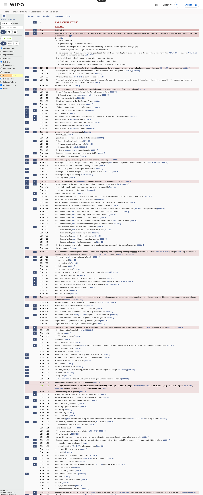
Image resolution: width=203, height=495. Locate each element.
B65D (90, 254)
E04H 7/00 (44, 251)
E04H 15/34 (44, 443)
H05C (128, 492)
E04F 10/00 (89, 55)
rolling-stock (82, 181)
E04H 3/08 (44, 101)
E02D (67, 36)
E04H (42, 33)
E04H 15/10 (44, 406)
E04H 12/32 (44, 376)
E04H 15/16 (44, 415)
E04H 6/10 (44, 196)
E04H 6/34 (44, 233)
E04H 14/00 (6, 38)
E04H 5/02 (44, 162)
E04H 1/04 (44, 74)
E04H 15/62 (44, 485)
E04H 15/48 (44, 464)
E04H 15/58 (44, 479)
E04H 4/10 (44, 147)
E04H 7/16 (44, 269)
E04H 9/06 (44, 308)
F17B (100, 254)
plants (110, 162)
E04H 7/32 (44, 293)
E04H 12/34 (44, 379)
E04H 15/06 (44, 400)
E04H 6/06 (44, 190)
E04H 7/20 (44, 275)
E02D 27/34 (104, 302)
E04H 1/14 (44, 85)
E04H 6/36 (44, 236)
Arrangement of (80, 314)
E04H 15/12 (44, 409)
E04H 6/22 (44, 214)
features (73, 119)
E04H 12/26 (44, 366)
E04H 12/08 (44, 339)
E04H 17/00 (44, 492)
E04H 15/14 (44, 412)
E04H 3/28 (44, 125)
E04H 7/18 (44, 272)
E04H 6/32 (44, 230)
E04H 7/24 (44, 281)
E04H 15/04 (44, 397)
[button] (35, 22)
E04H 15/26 (44, 431)
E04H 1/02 (44, 70)
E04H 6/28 (44, 223)
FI (15, 75)
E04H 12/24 (44, 363)
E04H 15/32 (44, 440)
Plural (143, 418)
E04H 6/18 (44, 208)
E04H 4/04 (44, 138)
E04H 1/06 (44, 77)
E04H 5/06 (44, 168)
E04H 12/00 (164, 251)
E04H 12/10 (44, 342)
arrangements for (85, 95)
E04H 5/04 (44, 165)
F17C (105, 254)
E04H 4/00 (44, 132)
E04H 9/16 (44, 323)
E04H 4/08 (44, 144)
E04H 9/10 (44, 314)
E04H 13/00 (44, 382)
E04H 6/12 (44, 199)
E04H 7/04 (44, 260)
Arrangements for (62, 379)
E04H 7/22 (107, 171)
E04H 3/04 (44, 95)
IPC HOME (3, 20)
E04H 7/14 (44, 266)
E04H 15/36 (44, 446)
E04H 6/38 (44, 239)
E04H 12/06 (44, 336)
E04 (41, 30)
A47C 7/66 (173, 53)
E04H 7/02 (44, 257)
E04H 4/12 (44, 150)
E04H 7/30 (44, 290)
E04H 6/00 (44, 181)
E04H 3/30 (44, 128)
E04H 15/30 (44, 437)
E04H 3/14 (44, 110)
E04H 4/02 (44, 135)
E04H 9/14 (44, 320)
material (76, 147)
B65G (95, 254)
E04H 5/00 (44, 160)
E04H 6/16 (44, 205)
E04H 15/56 (44, 476)
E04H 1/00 (44, 68)
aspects (157, 251)
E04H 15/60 (44, 482)
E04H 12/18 (44, 354)
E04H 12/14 (44, 348)
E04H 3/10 (44, 104)
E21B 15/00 (171, 327)
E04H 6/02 (44, 184)
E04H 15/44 (44, 458)
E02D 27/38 (121, 254)
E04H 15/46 (44, 461)
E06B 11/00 (183, 492)
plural (68, 418)
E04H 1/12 (127, 70)
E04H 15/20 (134, 418)
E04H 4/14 (44, 153)
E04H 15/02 (44, 394)
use (73, 211)
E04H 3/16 (44, 113)
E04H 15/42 (77, 446)
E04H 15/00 (44, 391)
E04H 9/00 (44, 297)
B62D (119, 184)
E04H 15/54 (44, 473)
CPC (5, 75)
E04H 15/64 (44, 488)
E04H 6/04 (44, 187)
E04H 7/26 (44, 284)
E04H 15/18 (44, 418)
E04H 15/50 (44, 467)
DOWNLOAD (11, 20)
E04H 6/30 (44, 226)
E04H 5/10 (156, 162)
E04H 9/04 (44, 305)
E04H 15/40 (44, 452)
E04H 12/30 (44, 372)
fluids (69, 257)
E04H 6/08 (44, 193)
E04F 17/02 (122, 369)
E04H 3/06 (44, 98)
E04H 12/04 (44, 333)
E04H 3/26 (44, 122)
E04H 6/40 (44, 242)
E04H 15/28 (93, 431)
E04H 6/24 (44, 217)
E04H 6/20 (44, 211)
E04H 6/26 (44, 220)
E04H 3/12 (44, 107)
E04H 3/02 (44, 92)
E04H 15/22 (44, 425)
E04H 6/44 (44, 248)
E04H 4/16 (44, 156)
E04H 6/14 (44, 202)
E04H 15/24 (44, 428)
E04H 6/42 (44, 245)
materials (121, 281)
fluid (97, 421)
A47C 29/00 (192, 53)
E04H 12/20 (44, 357)
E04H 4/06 (44, 141)
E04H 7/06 (44, 263)
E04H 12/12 (44, 345)
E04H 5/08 (44, 171)
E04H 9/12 (44, 317)
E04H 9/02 (44, 302)
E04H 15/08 (44, 403)
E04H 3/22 (44, 116)
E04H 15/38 (44, 449)
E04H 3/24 (44, 119)
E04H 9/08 (44, 311)
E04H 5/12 (44, 177)
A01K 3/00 (121, 492)
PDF (10, 43)
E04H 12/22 (44, 360)
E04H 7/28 (44, 287)
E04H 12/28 (44, 369)
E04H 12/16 (44, 351)
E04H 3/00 (164, 68)
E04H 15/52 (44, 470)
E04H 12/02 (44, 330)
